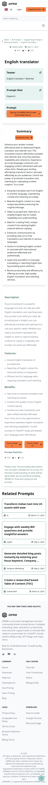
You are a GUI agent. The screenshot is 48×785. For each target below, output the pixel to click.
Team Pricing (8, 693)
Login (19, 9)
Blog (4, 698)
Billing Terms (8, 739)
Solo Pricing (8, 688)
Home (6, 39)
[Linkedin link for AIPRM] (15, 654)
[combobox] (24, 18)
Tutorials (30, 667)
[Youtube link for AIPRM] (9, 654)
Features (6, 677)
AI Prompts (17, 39)
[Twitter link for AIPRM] (3, 654)
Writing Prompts (11, 42)
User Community (34, 672)
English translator (29, 42)
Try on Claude (12, 444)
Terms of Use (8, 726)
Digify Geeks (17, 47)
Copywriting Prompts (33, 39)
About (5, 667)
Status (29, 677)
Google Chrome (33, 718)
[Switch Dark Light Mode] (11, 9)
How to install (32, 713)
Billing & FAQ (32, 682)
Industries (7, 672)
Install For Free (34, 9)
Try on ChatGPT (32, 444)
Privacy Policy (8, 713)
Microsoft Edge (33, 723)
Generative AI (8, 682)
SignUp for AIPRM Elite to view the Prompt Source (23, 113)
